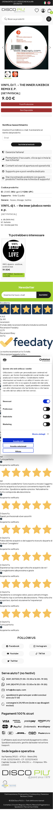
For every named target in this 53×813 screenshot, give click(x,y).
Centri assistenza (10, 794)
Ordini (30, 796)
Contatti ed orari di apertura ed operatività (28, 165)
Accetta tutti (18, 441)
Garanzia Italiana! (15, 152)
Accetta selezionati (18, 446)
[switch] (46, 409)
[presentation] (3, 48)
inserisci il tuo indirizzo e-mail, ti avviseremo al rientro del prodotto (22, 131)
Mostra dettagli (38, 434)
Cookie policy (34, 794)
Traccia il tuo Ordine (31, 807)
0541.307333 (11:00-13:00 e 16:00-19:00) (26, 679)
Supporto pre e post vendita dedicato (25, 171)
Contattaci (7, 805)
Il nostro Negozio (19, 805)
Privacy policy (23, 794)
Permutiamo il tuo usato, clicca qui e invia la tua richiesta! (28, 158)
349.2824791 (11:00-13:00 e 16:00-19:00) (26, 684)
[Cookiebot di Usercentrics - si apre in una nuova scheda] (39, 360)
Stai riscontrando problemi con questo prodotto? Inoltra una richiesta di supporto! (28, 178)
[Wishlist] (37, 11)
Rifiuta (18, 451)
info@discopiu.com (16, 689)
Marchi (28, 805)
